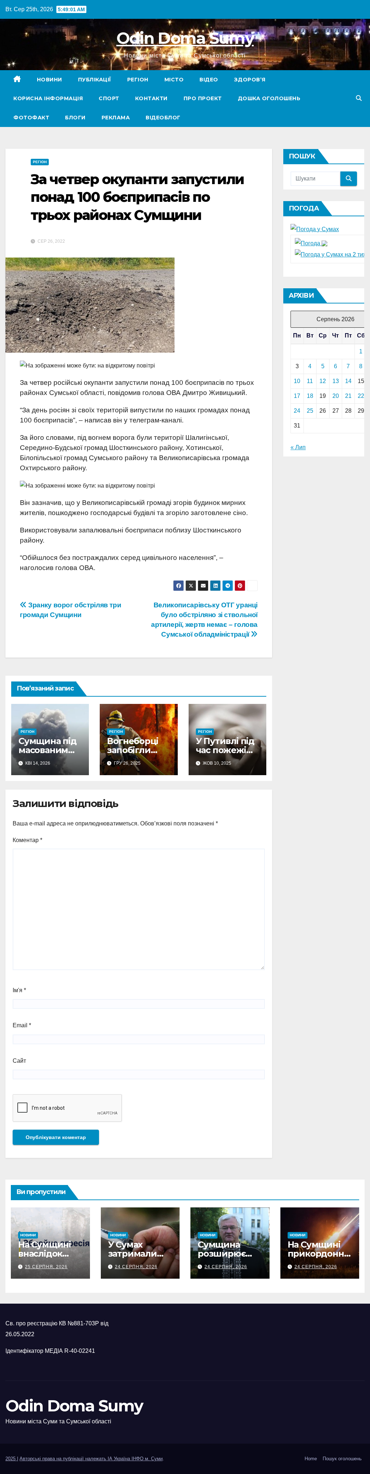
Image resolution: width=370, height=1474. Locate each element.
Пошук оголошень (342, 1458)
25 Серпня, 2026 (46, 1266)
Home (311, 1458)
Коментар (27, 840)
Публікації (94, 79)
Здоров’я (250, 79)
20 (335, 396)
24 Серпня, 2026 (136, 1266)
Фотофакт (31, 117)
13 (335, 381)
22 (361, 396)
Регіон (138, 79)
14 (348, 381)
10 (297, 381)
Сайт (19, 1061)
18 (310, 396)
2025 (11, 1458)
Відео (208, 79)
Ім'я (19, 990)
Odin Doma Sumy (185, 38)
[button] (359, 98)
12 (322, 381)
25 (310, 411)
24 (297, 411)
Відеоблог (163, 117)
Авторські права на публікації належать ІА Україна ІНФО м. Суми (91, 1458)
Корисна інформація (48, 98)
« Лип (298, 447)
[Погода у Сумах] (315, 229)
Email (22, 1025)
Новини (49, 79)
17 (297, 396)
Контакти (151, 98)
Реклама (116, 117)
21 (348, 396)
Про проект (203, 98)
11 (310, 381)
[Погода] (311, 243)
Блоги (75, 117)
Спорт (109, 98)
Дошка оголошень (269, 98)
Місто (174, 79)
